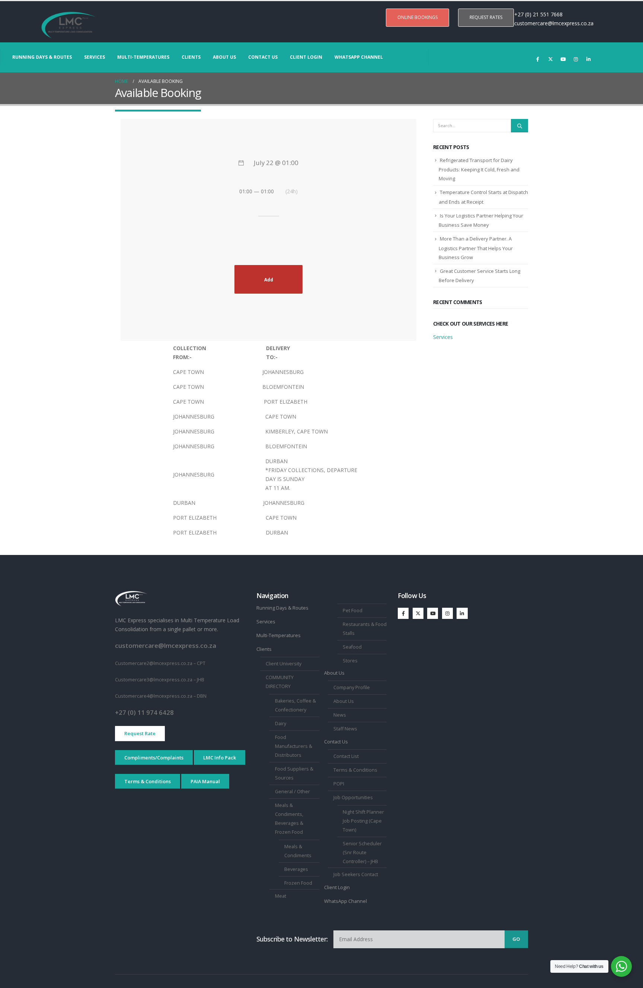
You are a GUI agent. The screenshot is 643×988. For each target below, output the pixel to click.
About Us (224, 57)
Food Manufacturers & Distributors (293, 746)
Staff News (345, 729)
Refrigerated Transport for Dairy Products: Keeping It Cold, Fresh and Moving (479, 169)
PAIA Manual (205, 781)
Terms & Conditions (147, 781)
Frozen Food (298, 883)
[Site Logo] (69, 25)
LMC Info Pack (219, 757)
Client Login (306, 57)
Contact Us (263, 57)
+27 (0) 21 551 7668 (539, 14)
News (339, 715)
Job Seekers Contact (355, 874)
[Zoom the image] (131, 595)
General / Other (292, 791)
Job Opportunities (353, 797)
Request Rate (140, 733)
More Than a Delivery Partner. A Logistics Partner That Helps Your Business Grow (476, 248)
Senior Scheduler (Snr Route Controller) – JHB (362, 852)
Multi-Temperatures (143, 57)
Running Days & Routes (42, 57)
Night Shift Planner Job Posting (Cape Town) (363, 821)
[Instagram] (575, 59)
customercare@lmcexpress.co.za (554, 23)
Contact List (346, 756)
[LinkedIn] (588, 59)
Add (268, 279)
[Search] (519, 125)
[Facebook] (537, 59)
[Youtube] (563, 59)
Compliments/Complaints (153, 757)
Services (94, 57)
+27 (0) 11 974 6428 (144, 712)
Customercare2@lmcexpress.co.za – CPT (160, 663)
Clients (191, 57)
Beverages (296, 869)
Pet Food (352, 610)
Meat (280, 896)
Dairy (280, 723)
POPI (338, 784)
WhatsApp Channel (359, 57)
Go (516, 939)
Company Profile (351, 687)
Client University (283, 664)
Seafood (352, 647)
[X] (550, 59)
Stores (350, 661)
